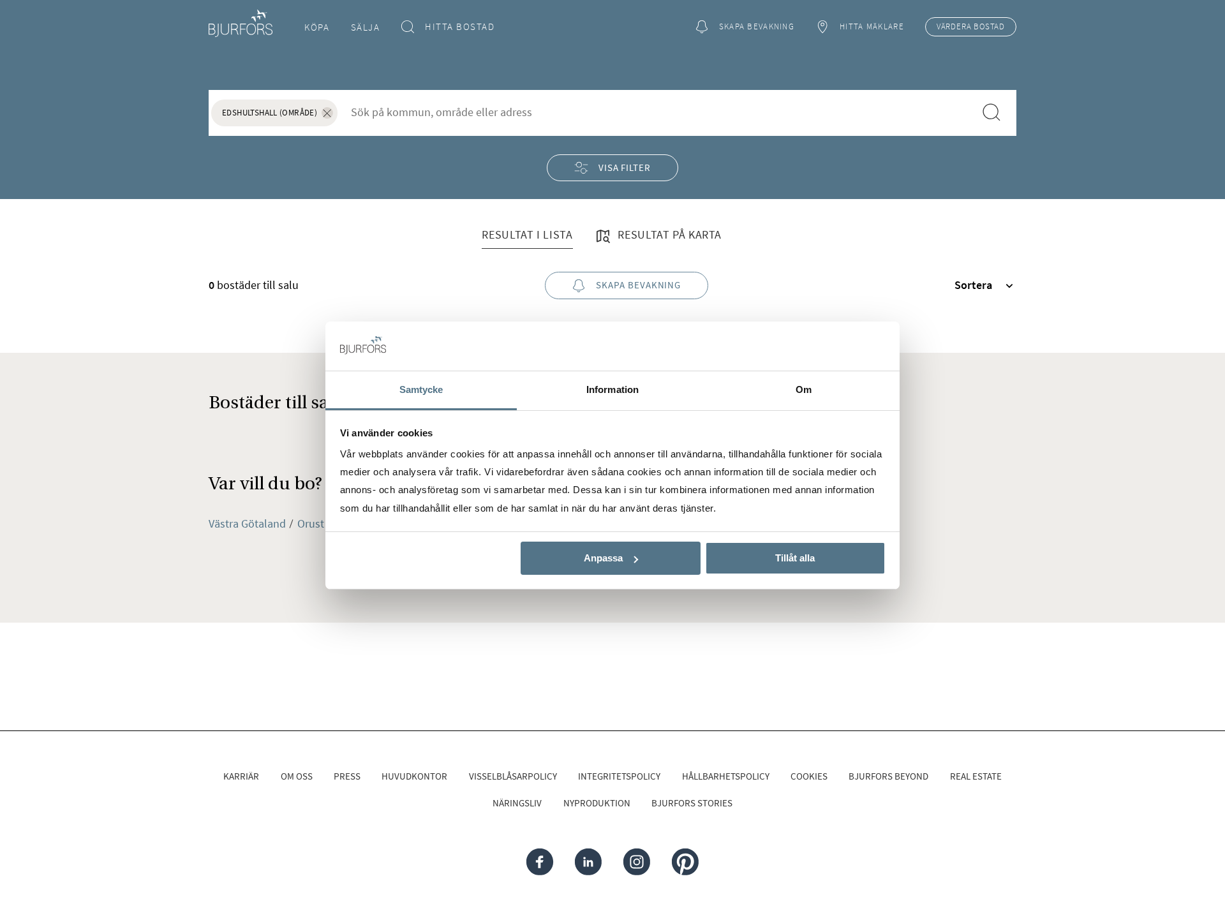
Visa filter (624, 167)
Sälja (365, 27)
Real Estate (976, 776)
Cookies (809, 776)
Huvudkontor (414, 776)
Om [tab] (804, 389)
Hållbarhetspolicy (725, 776)
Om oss (297, 776)
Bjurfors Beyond (888, 776)
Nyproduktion (596, 803)
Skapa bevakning (756, 26)
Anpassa (603, 557)
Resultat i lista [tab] (527, 234)
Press (347, 776)
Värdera (971, 26)
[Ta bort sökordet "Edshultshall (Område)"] (327, 113)
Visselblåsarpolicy (513, 776)
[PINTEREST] (684, 861)
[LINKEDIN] (588, 861)
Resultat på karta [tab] (668, 234)
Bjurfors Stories (691, 803)
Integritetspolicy (619, 776)
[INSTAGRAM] (636, 861)
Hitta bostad (459, 26)
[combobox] (655, 112)
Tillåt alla (795, 557)
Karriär (241, 776)
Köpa (316, 27)
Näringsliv (517, 803)
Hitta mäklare (872, 26)
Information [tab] (612, 389)
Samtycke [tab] (421, 389)
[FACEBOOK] (539, 861)
